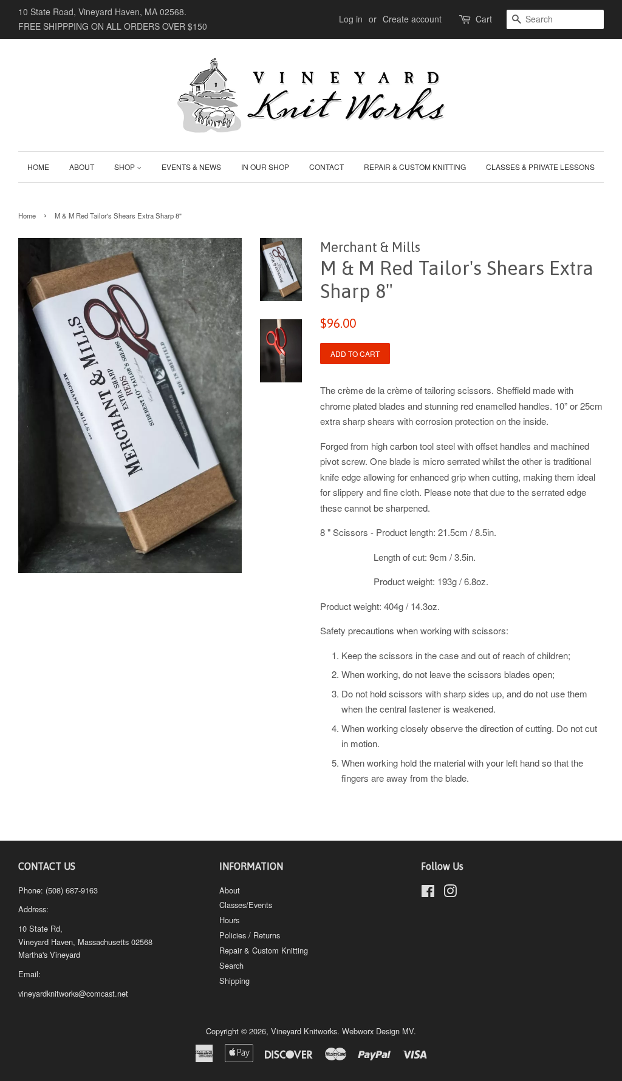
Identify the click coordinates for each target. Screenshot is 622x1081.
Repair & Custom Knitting (415, 166)
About (81, 166)
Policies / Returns (249, 935)
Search (231, 965)
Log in (351, 19)
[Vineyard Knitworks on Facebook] (428, 893)
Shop (125, 166)
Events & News (191, 166)
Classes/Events (245, 904)
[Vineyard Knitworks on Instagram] (450, 893)
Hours (229, 920)
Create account (412, 19)
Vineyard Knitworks (304, 1031)
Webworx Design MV (378, 1031)
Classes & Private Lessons (540, 166)
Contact (326, 166)
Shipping (234, 980)
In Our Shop (265, 166)
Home (38, 166)
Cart (484, 19)
